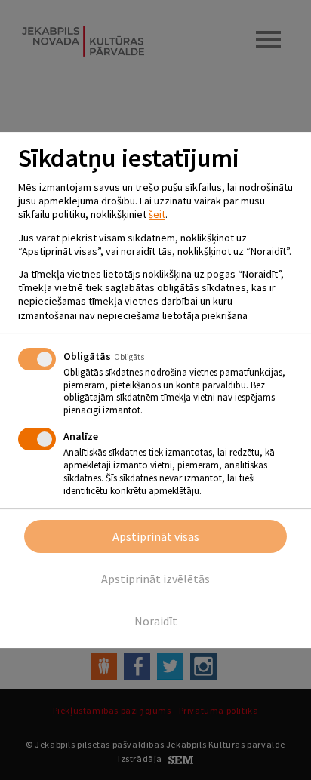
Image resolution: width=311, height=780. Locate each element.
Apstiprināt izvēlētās (155, 578)
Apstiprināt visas (155, 536)
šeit (157, 214)
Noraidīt (155, 620)
